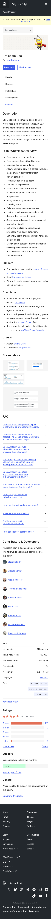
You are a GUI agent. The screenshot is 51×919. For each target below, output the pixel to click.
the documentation (21, 277)
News (5, 817)
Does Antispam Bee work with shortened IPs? (15, 495)
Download (9, 67)
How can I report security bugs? (18, 532)
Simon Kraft (13, 606)
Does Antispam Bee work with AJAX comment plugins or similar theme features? (16, 449)
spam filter (43, 689)
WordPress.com (11, 857)
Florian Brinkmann (16, 624)
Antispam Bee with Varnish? (16, 513)
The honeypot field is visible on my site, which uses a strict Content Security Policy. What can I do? (19, 462)
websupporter (14, 571)
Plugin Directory (9, 12)
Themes (31, 817)
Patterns (31, 826)
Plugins (30, 821)
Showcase (32, 812)
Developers (8, 844)
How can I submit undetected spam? (20, 505)
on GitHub (20, 302)
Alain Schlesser (15, 579)
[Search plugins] (30, 30)
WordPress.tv (10, 848)
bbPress (8, 866)
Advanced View (10, 701)
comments (33, 689)
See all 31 (44, 677)
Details (8, 77)
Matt (6, 862)
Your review (8, 746)
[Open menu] (47, 4)
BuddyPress (10, 871)
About (5, 812)
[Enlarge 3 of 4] (21, 377)
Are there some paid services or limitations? (13, 522)
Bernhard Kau (14, 615)
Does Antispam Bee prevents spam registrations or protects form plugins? (21, 425)
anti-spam (34, 683)
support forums (25, 322)
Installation (10, 91)
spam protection (41, 694)
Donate (32, 844)
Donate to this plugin (13, 796)
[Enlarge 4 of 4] (45, 390)
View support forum (12, 772)
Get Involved (33, 834)
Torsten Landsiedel (17, 588)
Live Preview (25, 67)
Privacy (6, 826)
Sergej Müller (20, 343)
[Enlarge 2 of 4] (45, 363)
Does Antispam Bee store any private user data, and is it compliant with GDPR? (15, 474)
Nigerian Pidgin (16, 883)
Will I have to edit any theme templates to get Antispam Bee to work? (21, 485)
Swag (31, 848)
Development (11, 97)
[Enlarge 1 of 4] (21, 363)
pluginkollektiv (12, 60)
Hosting (6, 821)
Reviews (9, 84)
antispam (43, 683)
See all (45, 746)
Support (9, 104)
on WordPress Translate (32, 330)
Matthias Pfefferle (17, 633)
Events (30, 839)
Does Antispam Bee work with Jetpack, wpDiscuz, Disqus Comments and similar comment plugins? (21, 437)
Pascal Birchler (15, 597)
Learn (5, 834)
